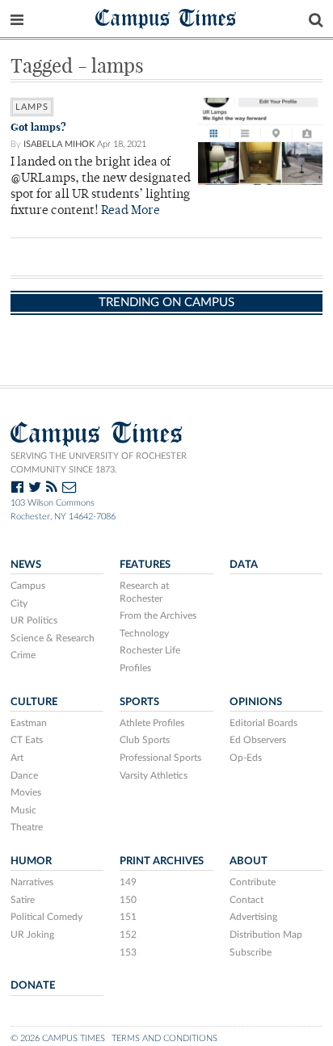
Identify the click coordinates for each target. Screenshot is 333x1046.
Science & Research (53, 638)
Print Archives (162, 861)
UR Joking (32, 934)
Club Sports (145, 740)
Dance (24, 775)
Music (23, 810)
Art (17, 757)
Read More (130, 211)
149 (128, 882)
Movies (26, 792)
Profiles (135, 668)
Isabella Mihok (59, 144)
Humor (31, 861)
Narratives (32, 882)
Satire (23, 900)
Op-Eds (246, 757)
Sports (139, 702)
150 (128, 900)
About (249, 861)
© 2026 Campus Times (58, 1038)
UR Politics (34, 620)
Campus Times (166, 17)
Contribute (253, 882)
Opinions (256, 702)
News (26, 564)
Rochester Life (150, 650)
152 (128, 934)
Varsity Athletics (154, 775)
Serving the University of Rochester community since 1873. (99, 463)
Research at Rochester (144, 592)
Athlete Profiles (152, 723)
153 (128, 952)
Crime (23, 655)
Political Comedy (46, 917)
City (19, 603)
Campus (28, 585)
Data (244, 564)
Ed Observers (258, 740)
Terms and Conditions (164, 1038)
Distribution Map (266, 934)
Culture (34, 702)
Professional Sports (160, 757)
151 (128, 917)
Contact (246, 900)
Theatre (27, 827)
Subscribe (251, 952)
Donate (33, 985)
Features (145, 564)
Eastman (29, 723)
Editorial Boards (263, 723)
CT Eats (27, 740)
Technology (144, 633)
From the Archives (158, 615)
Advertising (253, 917)
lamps (31, 107)
